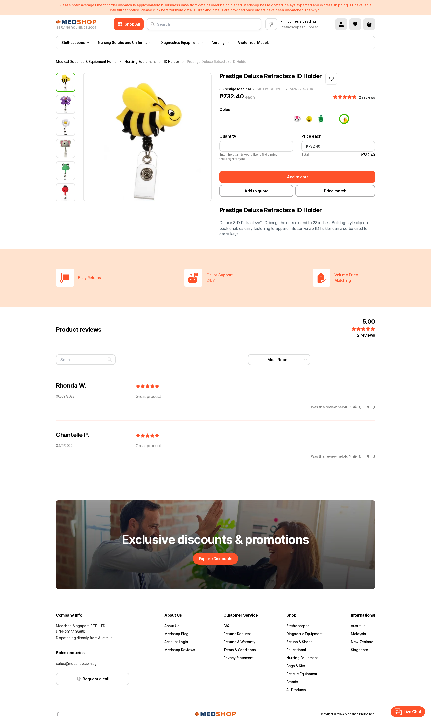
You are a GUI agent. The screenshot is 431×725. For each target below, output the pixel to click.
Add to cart (297, 176)
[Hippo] (248, 119)
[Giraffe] (236, 119)
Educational (296, 650)
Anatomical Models (254, 42)
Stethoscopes (73, 42)
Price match (335, 190)
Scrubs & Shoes (299, 642)
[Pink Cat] (296, 119)
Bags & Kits (295, 666)
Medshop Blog (176, 634)
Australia (358, 626)
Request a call (95, 678)
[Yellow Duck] (344, 119)
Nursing (218, 42)
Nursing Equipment (302, 658)
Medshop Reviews (179, 650)
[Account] (341, 24)
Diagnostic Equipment (304, 634)
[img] (147, 386)
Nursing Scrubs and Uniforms (122, 42)
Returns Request (237, 634)
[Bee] (224, 119)
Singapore (359, 650)
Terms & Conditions (239, 650)
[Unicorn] (332, 119)
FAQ (226, 626)
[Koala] (260, 119)
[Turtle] (320, 119)
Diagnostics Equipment (179, 42)
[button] (345, 97)
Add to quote (256, 190)
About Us (171, 626)
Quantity (227, 136)
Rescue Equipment (301, 674)
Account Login (176, 642)
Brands (292, 682)
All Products (296, 690)
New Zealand (362, 642)
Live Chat (412, 711)
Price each (311, 136)
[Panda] (284, 119)
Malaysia (358, 634)
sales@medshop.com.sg (76, 663)
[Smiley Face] (308, 119)
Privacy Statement (238, 658)
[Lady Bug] (272, 119)
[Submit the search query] (153, 26)
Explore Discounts (215, 558)
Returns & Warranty (239, 642)
